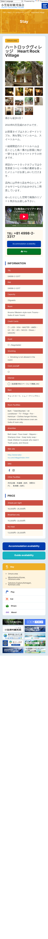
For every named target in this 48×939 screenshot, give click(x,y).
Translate (44, 1)
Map (25, 251)
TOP (4, 12)
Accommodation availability (24, 244)
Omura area (13, 574)
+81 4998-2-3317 (21, 235)
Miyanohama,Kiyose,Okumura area (16, 578)
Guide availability (24, 555)
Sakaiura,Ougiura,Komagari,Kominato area (19, 584)
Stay (9, 12)
